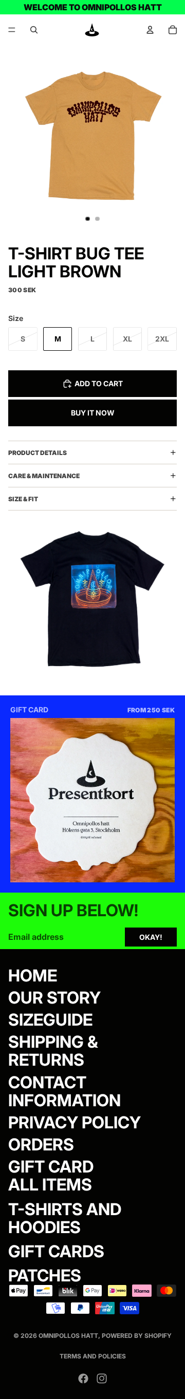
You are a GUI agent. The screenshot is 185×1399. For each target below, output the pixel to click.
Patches (44, 1275)
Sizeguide (50, 1020)
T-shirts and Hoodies (64, 1218)
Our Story (54, 997)
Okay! (150, 937)
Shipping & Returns (53, 1051)
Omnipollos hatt (68, 1335)
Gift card (51, 1167)
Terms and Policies (93, 1356)
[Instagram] (102, 1378)
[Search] (34, 29)
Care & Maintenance (44, 476)
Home (32, 975)
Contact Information (64, 1091)
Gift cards (56, 1251)
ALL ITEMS (50, 1185)
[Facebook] (83, 1378)
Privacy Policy (74, 1122)
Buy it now (93, 412)
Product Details (37, 453)
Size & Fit (23, 499)
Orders (41, 1145)
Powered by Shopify (137, 1335)
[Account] (150, 29)
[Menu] (12, 30)
